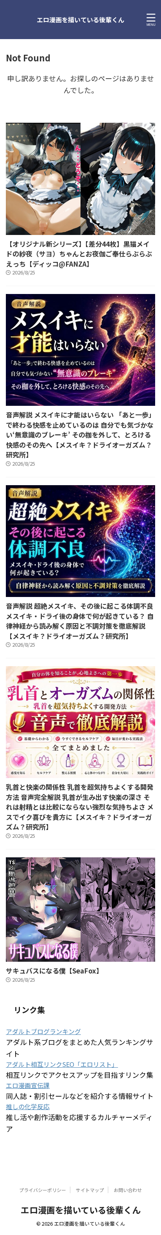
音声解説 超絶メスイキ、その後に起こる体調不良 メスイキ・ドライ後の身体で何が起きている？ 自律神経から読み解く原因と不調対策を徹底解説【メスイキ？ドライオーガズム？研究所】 (80, 621)
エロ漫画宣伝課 (28, 1085)
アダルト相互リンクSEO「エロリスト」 (62, 1064)
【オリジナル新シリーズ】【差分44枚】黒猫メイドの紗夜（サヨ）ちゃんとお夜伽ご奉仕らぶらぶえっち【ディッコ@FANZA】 (79, 254)
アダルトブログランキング (43, 1031)
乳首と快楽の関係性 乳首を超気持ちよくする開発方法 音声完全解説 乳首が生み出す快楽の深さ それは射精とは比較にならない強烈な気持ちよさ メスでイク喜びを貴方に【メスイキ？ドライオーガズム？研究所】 (80, 807)
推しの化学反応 (28, 1106)
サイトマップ (90, 1190)
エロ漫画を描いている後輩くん (80, 19)
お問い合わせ (128, 1190)
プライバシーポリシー (42, 1190)
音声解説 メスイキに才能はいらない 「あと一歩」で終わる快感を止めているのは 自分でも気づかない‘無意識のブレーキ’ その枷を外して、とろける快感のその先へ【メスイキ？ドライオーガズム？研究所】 (80, 434)
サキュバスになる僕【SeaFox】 (54, 970)
